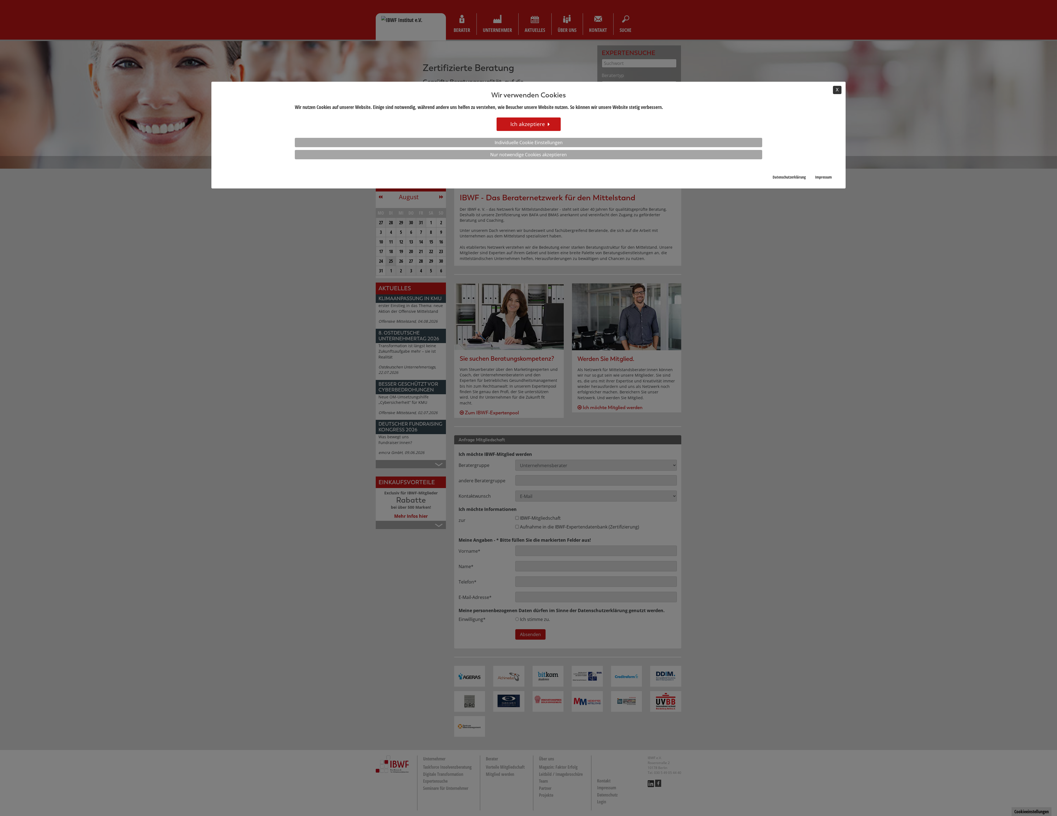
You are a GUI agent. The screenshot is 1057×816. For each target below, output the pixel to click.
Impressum (823, 177)
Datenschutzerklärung (789, 177)
